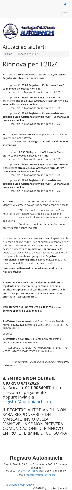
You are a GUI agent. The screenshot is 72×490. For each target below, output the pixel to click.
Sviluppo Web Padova (21, 484)
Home (8, 54)
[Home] (29, 31)
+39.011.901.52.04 (28, 471)
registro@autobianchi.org (27, 401)
